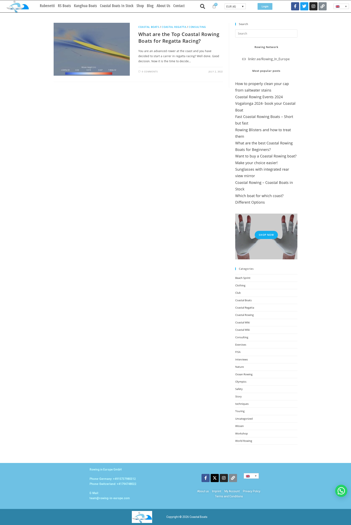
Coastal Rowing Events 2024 (259, 96)
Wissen (239, 426)
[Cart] (214, 6)
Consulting (197, 27)
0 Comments (150, 71)
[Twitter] (304, 6)
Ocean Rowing (243, 374)
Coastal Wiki (242, 322)
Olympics (240, 381)
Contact (179, 5)
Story (238, 396)
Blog (150, 5)
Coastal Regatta (174, 27)
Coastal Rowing (244, 315)
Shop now (266, 235)
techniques (242, 404)
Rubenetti (47, 5)
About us (163, 5)
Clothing (240, 285)
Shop (140, 5)
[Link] (322, 6)
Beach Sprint (242, 278)
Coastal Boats (148, 27)
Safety (239, 389)
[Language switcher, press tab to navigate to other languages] (341, 6)
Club (238, 293)
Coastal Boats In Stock (116, 5)
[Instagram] (313, 6)
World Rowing (243, 441)
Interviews (241, 359)
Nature (239, 367)
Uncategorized (244, 418)
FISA (237, 352)
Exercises (240, 344)
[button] (341, 491)
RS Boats (64, 5)
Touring (240, 411)
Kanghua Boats (85, 5)
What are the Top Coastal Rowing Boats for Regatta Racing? (178, 37)
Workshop (241, 433)
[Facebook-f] (295, 6)
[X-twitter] (215, 478)
